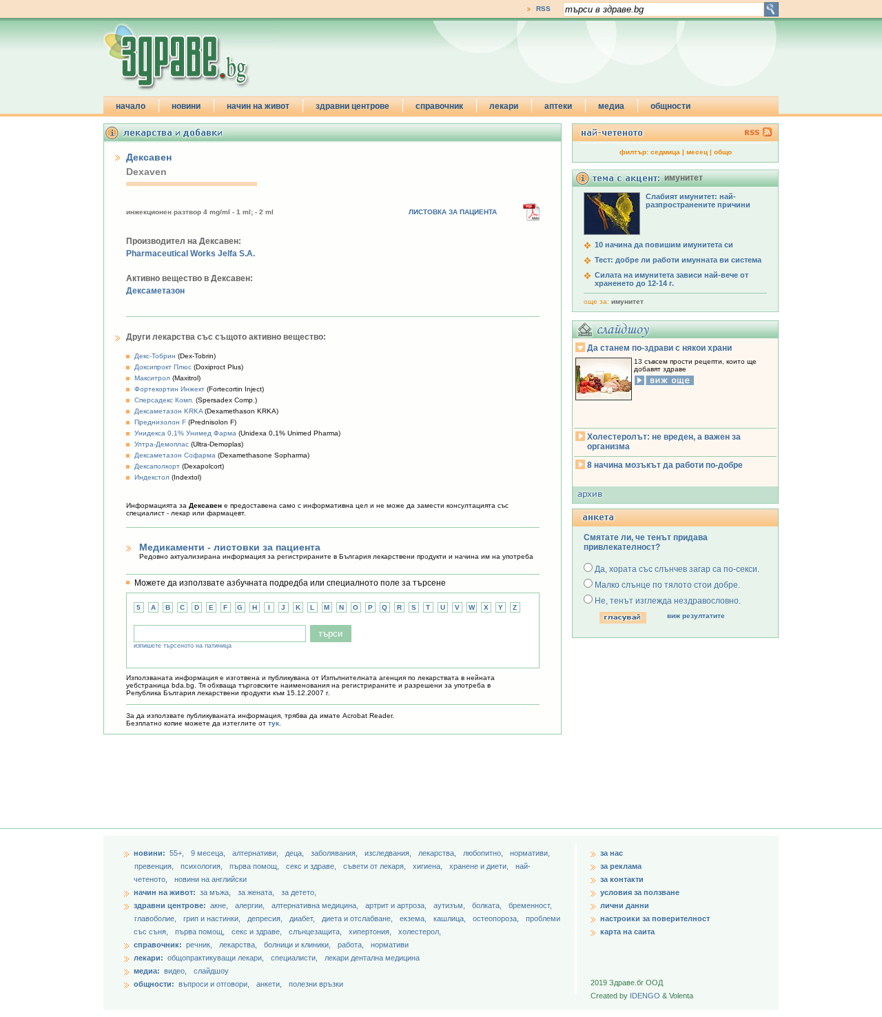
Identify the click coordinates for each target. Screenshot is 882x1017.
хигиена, (428, 866)
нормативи (390, 945)
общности (670, 106)
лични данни (624, 905)
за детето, (298, 892)
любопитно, (484, 853)
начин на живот (258, 106)
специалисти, (294, 958)
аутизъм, (450, 905)
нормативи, (530, 853)
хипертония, (371, 931)
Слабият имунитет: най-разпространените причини (698, 200)
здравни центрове (352, 106)
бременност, (530, 905)
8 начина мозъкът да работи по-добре (665, 465)
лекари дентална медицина (372, 958)
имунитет (627, 301)
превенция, (155, 866)
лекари (503, 106)
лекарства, (438, 853)
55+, (178, 853)
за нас (611, 853)
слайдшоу (211, 971)
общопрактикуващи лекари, (215, 958)
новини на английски (210, 879)
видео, (175, 971)
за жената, (256, 892)
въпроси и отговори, (213, 984)
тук (273, 723)
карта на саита (627, 931)
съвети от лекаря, (375, 866)
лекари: (148, 958)
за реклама (621, 866)
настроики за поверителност (655, 918)
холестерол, (419, 931)
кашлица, (450, 918)
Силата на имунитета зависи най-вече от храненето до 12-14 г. (671, 279)
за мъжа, (215, 892)
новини (186, 106)
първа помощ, (255, 866)
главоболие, (156, 918)
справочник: (158, 945)
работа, (351, 945)
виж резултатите (696, 615)
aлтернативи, (256, 853)
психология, (203, 866)
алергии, (251, 905)
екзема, (414, 918)
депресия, (266, 918)
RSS (543, 8)
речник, (199, 945)
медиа (611, 106)
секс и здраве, (312, 866)
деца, (295, 853)
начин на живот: (165, 892)
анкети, (269, 984)
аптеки (558, 106)
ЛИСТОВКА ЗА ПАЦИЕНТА (453, 212)
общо (723, 152)
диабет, (303, 918)
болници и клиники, (297, 945)
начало (130, 106)
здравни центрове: (170, 905)
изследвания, (389, 853)
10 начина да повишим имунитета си (664, 244)
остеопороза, (497, 918)
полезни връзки (316, 984)
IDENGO (645, 996)
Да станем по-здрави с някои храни (659, 348)
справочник (439, 106)
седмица (665, 152)
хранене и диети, (480, 866)
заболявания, (335, 853)
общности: (154, 984)
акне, (220, 905)
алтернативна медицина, (315, 905)
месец (697, 152)
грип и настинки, (213, 918)
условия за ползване (639, 892)
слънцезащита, (316, 931)
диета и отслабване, (358, 918)
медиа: (147, 971)
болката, (488, 905)
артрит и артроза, (397, 905)
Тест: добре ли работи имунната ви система (678, 260)
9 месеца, (209, 853)
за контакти (622, 879)
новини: (149, 853)
